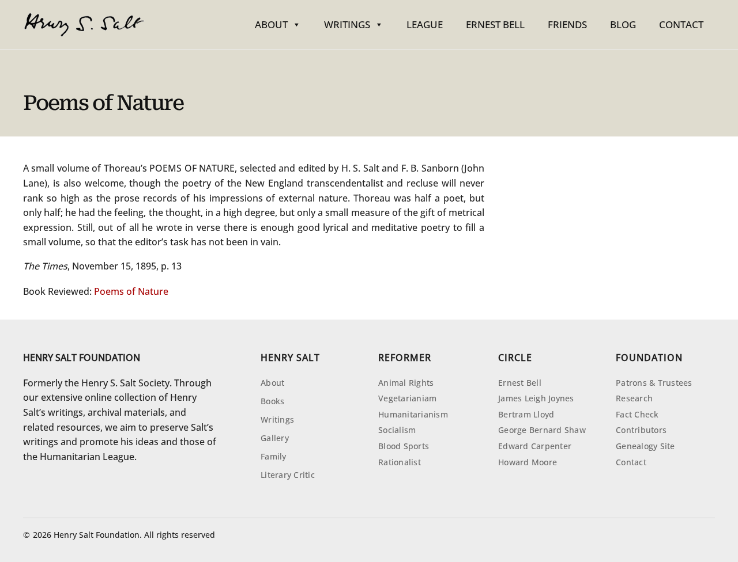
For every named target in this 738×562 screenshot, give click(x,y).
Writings (347, 24)
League (424, 24)
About (271, 24)
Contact (681, 24)
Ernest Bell (495, 24)
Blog (623, 24)
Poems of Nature (131, 291)
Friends (567, 24)
